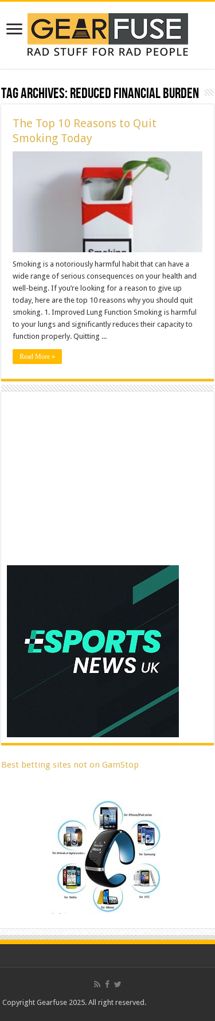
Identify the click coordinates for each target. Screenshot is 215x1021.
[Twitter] (118, 984)
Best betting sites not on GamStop (70, 765)
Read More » (37, 357)
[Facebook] (107, 984)
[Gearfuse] (108, 33)
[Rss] (97, 984)
